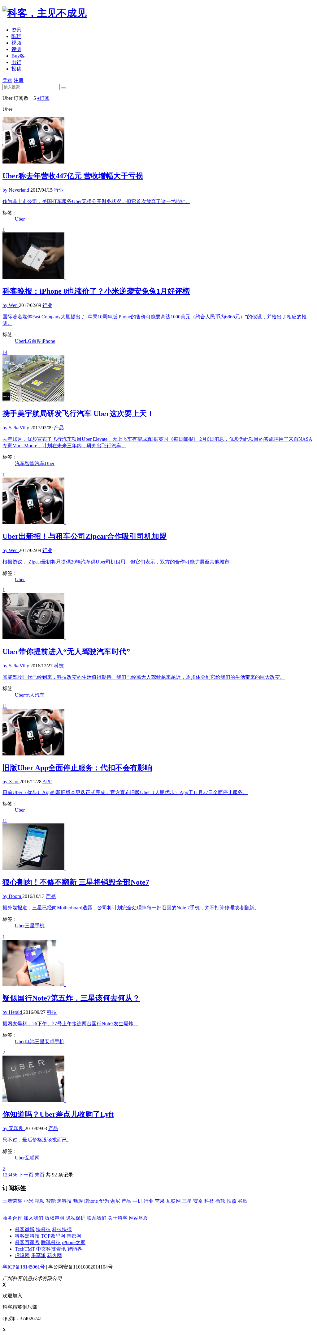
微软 (220, 1201)
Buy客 (18, 55)
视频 (16, 42)
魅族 (78, 1201)
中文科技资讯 (51, 1249)
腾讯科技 (51, 1242)
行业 (149, 1201)
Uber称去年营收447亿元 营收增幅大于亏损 (72, 176)
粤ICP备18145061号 (23, 1266)
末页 (40, 1174)
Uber (20, 219)
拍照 (232, 1201)
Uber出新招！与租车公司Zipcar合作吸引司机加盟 (84, 536)
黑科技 (64, 1201)
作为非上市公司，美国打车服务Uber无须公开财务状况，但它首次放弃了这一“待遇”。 (96, 201)
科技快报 (62, 1229)
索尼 (115, 1201)
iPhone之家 (73, 1242)
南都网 (74, 1236)
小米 (28, 1201)
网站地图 (139, 1218)
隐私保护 (75, 1218)
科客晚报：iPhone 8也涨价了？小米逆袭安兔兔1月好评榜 (96, 291)
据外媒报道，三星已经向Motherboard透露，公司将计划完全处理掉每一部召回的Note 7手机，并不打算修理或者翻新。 (130, 907)
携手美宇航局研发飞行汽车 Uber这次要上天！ (78, 414)
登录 (7, 80)
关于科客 (118, 1218)
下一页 (26, 1174)
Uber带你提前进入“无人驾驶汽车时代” (66, 652)
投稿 (16, 68)
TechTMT (25, 1249)
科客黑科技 (27, 1236)
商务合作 (12, 1218)
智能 (51, 1201)
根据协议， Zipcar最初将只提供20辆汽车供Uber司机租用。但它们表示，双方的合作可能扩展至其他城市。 (118, 561)
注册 (19, 80)
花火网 (54, 1255)
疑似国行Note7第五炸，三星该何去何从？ (71, 998)
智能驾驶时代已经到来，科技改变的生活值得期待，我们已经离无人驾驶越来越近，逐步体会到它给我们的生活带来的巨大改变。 (143, 677)
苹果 (160, 1201)
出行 (16, 62)
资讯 (16, 29)
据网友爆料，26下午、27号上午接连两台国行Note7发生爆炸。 (70, 1023)
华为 (104, 1201)
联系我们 (96, 1218)
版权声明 (54, 1218)
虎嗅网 (22, 1255)
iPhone (48, 341)
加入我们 (33, 1218)
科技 (209, 1201)
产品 (126, 1201)
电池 (30, 1041)
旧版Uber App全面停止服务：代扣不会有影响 (77, 768)
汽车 (20, 463)
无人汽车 (35, 695)
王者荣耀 (12, 1201)
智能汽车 (35, 463)
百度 (36, 341)
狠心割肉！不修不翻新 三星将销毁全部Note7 (75, 882)
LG (28, 341)
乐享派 (38, 1255)
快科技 (43, 1229)
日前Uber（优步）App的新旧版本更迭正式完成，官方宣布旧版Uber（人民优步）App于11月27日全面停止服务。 (125, 792)
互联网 (32, 1157)
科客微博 (25, 1229)
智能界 (74, 1249)
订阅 (43, 98)
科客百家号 (27, 1242)
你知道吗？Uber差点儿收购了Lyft (58, 1114)
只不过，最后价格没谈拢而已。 (37, 1139)
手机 (40, 925)
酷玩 (16, 36)
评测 (16, 49)
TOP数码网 (53, 1236)
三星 (30, 925)
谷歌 (243, 1201)
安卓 (49, 1041)
